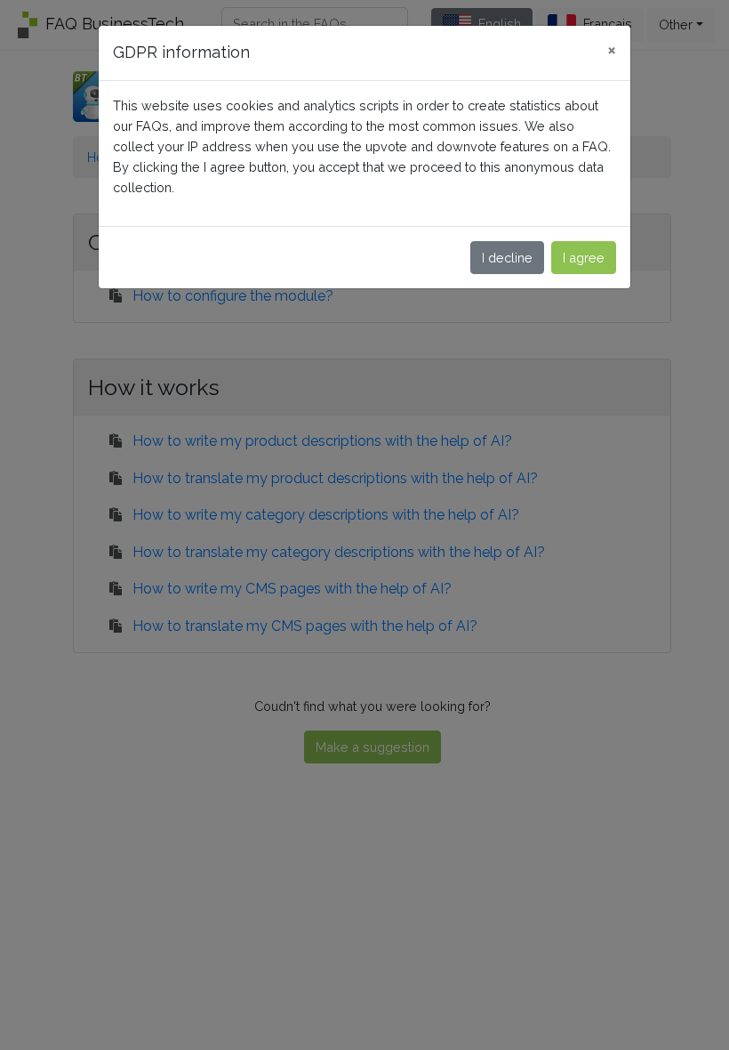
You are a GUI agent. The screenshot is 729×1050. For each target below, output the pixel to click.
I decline (507, 257)
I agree (584, 257)
